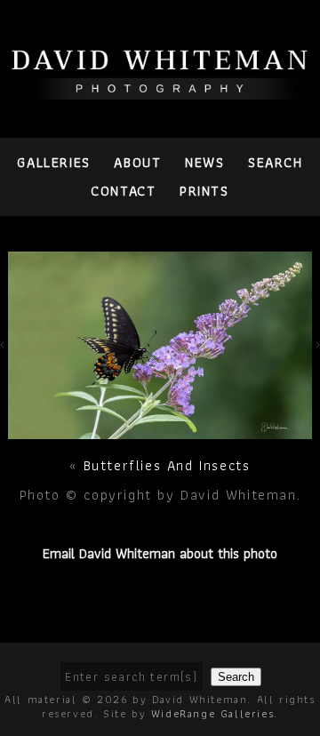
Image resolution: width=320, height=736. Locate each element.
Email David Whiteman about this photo (160, 553)
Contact (123, 191)
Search (275, 162)
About (137, 162)
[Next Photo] (159, 429)
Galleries (53, 162)
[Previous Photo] (4, 353)
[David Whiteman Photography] (160, 89)
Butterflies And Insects (167, 465)
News (204, 162)
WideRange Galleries (212, 713)
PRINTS (204, 191)
